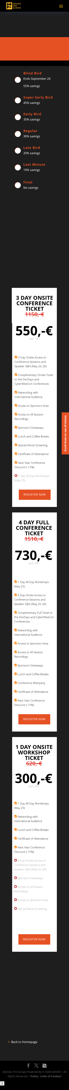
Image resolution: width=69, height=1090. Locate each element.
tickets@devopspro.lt (37, 274)
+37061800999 (34, 279)
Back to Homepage (24, 1042)
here (51, 1013)
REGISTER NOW (35, 494)
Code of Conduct (50, 1076)
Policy (34, 1076)
